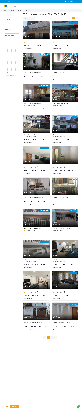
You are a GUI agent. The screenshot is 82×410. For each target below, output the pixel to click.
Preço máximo (16, 41)
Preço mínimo (8, 41)
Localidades (7, 29)
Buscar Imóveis (15, 406)
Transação (7, 16)
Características (8, 72)
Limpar (7, 406)
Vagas (6, 66)
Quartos (6, 47)
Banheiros (7, 60)
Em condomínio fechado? (10, 35)
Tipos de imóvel (8, 23)
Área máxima (16, 54)
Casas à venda (11, 10)
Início (5, 10)
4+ (18, 50)
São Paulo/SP (20, 10)
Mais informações (28, 48)
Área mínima (7, 54)
